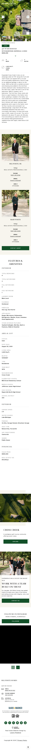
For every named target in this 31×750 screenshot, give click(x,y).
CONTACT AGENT (15, 248)
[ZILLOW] (25, 722)
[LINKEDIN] (13, 722)
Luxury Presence (15, 732)
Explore (15, 541)
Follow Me (15, 621)
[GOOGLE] (21, 722)
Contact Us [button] (16, 600)
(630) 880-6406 (15, 231)
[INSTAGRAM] (9, 722)
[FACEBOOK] (5, 722)
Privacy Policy (22, 740)
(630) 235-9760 (15, 175)
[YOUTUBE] (17, 722)
